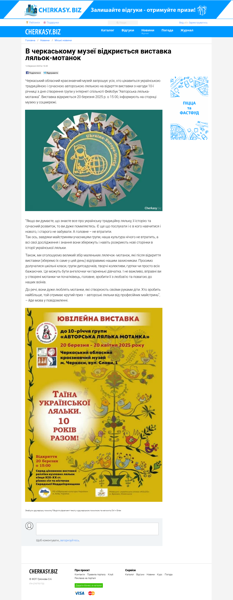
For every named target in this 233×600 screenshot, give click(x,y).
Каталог (107, 30)
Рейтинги (34, 22)
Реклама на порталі (85, 578)
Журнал (145, 33)
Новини (147, 30)
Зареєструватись (198, 22)
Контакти (80, 574)
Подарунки (53, 22)
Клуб (110, 574)
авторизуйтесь (69, 540)
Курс (159, 574)
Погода (167, 30)
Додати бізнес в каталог (89, 585)
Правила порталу (96, 574)
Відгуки (128, 30)
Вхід (181, 22)
